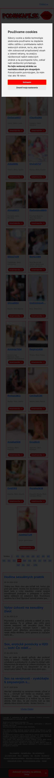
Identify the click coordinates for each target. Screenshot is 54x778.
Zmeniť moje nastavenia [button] (27, 87)
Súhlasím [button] (27, 82)
